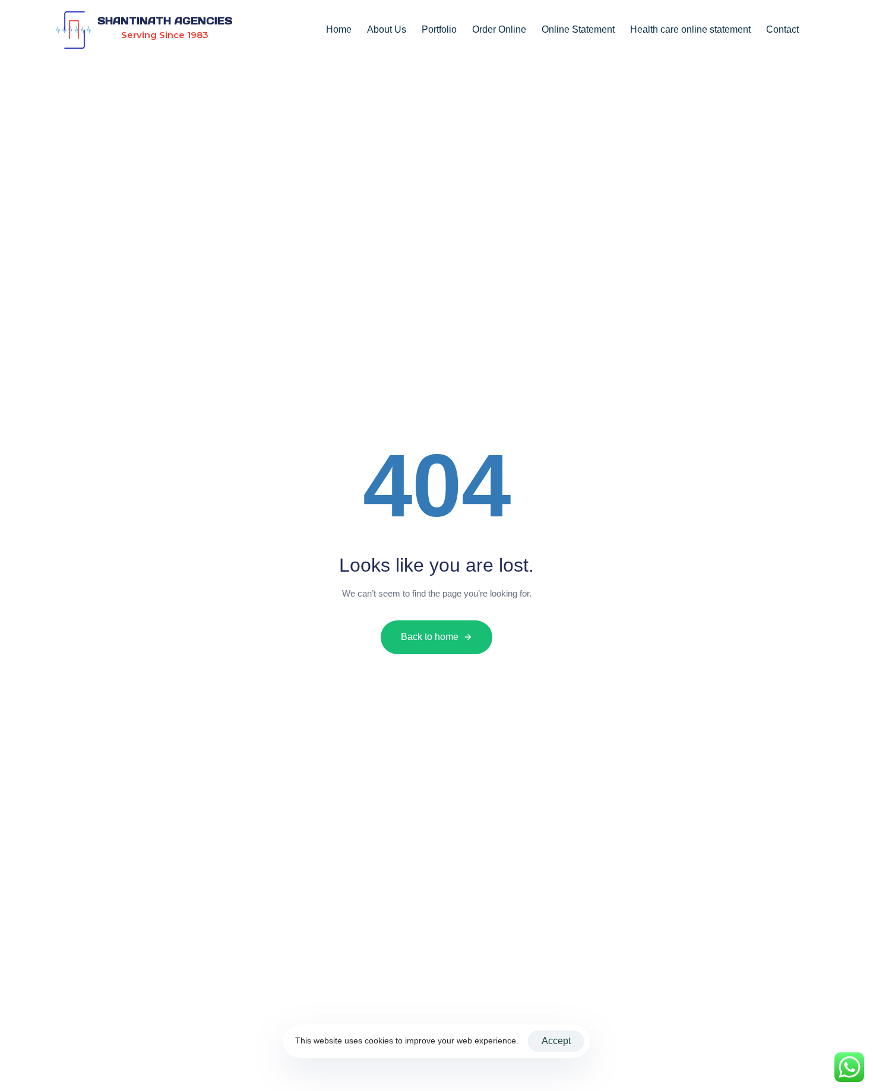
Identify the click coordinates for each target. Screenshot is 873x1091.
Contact (782, 29)
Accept (556, 1041)
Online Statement (578, 29)
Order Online (499, 29)
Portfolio (439, 29)
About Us (386, 29)
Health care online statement (690, 29)
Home (339, 29)
